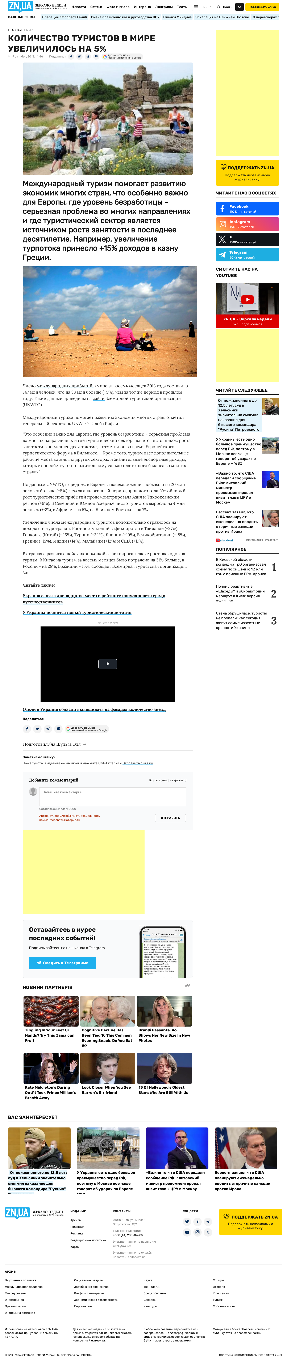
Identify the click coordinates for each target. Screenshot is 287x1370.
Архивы (75, 1220)
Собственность (224, 1306)
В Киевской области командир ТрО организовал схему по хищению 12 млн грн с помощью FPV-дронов (241, 566)
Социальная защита (88, 1280)
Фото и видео (118, 7)
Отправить (170, 818)
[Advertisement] (84, 872)
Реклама (76, 1233)
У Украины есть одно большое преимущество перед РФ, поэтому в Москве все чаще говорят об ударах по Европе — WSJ (238, 451)
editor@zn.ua (137, 1257)
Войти (227, 7)
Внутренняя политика (21, 1280)
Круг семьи (221, 1293)
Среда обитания (155, 1293)
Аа (239, 6)
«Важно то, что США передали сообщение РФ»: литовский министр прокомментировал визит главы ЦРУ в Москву (236, 488)
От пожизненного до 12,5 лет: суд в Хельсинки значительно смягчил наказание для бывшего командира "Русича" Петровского (238, 415)
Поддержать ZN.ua (262, 6)
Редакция (77, 1227)
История (219, 1287)
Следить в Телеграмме (65, 963)
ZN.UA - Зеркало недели (247, 319)
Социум (218, 1280)
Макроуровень (15, 1293)
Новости (79, 7)
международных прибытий (65, 385)
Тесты (182, 7)
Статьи (96, 7)
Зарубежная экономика (91, 1287)
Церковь (149, 1300)
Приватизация (15, 1306)
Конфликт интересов (89, 1293)
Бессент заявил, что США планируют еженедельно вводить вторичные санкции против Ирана (237, 522)
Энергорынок (14, 1300)
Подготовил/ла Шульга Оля (52, 744)
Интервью (142, 7)
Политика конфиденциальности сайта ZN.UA (250, 1355)
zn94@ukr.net (122, 1246)
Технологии (152, 1287)
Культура (150, 1306)
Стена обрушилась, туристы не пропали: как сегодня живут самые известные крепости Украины (241, 620)
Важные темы (22, 17)
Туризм (218, 1300)
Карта (74, 1247)
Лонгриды (164, 7)
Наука (148, 1280)
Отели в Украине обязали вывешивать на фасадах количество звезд (94, 709)
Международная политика (24, 1287)
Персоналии (83, 1306)
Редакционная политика (88, 1240)
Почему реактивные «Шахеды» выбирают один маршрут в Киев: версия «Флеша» (240, 593)
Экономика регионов (20, 1313)
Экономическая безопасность (95, 1300)
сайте (99, 398)
